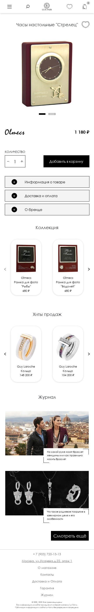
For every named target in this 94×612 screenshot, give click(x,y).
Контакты (47, 574)
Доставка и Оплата (47, 581)
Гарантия (47, 588)
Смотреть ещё (69, 535)
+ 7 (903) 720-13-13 (47, 554)
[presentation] (5, 269)
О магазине (47, 568)
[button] (42, 114)
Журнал (47, 595)
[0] (85, 6)
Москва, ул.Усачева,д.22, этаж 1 (47, 561)
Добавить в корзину (66, 161)
